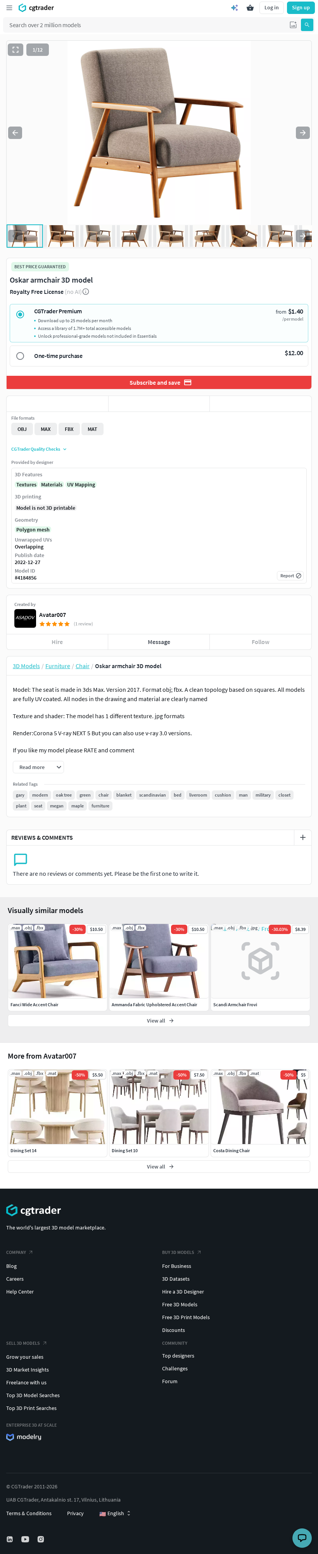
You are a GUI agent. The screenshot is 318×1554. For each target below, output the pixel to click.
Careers (15, 1278)
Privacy (75, 1513)
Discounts (173, 1330)
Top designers (178, 1355)
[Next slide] (303, 133)
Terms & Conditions (29, 1513)
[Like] (57, 404)
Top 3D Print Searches (31, 1408)
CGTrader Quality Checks (35, 449)
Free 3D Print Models (186, 1317)
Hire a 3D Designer (183, 1291)
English (111, 1514)
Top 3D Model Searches (33, 1395)
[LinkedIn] (10, 1539)
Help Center (20, 1291)
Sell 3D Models (23, 1343)
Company (16, 1252)
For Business (176, 1265)
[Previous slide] (15, 133)
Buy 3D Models (178, 1252)
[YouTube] (26, 1539)
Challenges (175, 1368)
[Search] (307, 25)
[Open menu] (9, 8)
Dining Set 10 (125, 1150)
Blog (11, 1265)
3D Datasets (176, 1278)
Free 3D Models (179, 1304)
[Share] (260, 404)
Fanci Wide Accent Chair (34, 1004)
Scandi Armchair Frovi (235, 1004)
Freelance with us (26, 1382)
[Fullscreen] (15, 49)
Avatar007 (52, 614)
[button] (293, 25)
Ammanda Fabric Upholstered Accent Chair (154, 1004)
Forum (170, 1381)
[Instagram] (41, 1539)
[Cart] (250, 8)
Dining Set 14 (23, 1150)
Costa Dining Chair (231, 1150)
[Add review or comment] (303, 837)
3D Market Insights (27, 1369)
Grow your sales (24, 1356)
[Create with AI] (234, 8)
